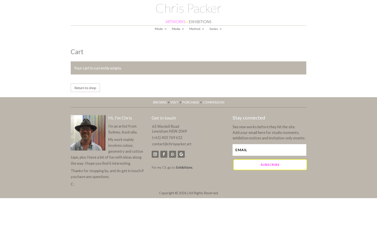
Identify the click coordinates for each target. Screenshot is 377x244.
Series (213, 29)
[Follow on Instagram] (155, 154)
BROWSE (160, 102)
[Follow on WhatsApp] (172, 154)
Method (194, 29)
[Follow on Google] (181, 154)
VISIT (174, 102)
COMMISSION (213, 102)
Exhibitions (184, 167)
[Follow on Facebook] (163, 154)
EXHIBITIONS (200, 21)
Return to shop (85, 88)
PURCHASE (190, 102)
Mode (159, 29)
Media (176, 29)
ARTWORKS (175, 21)
